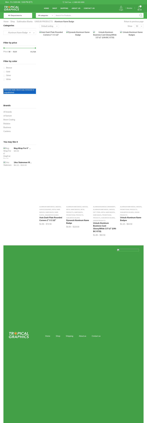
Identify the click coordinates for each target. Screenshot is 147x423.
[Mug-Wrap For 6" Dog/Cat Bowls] (7, 153)
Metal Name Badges (73, 209)
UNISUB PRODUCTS (44, 22)
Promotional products (74, 215)
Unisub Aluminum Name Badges (130, 219)
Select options (51, 118)
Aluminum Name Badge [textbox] (17, 33)
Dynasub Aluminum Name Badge (77, 221)
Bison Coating (9, 120)
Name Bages (49, 212)
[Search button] (141, 15)
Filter (33, 52)
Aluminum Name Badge (47, 206)
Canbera (7, 131)
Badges (58, 206)
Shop (54, 8)
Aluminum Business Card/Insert (104, 206)
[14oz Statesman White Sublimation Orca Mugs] (7, 167)
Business (7, 127)
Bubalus (6, 124)
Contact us (89, 8)
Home (46, 8)
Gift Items (96, 212)
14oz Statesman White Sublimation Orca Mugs (23, 162)
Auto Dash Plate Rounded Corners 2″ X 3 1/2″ (50, 219)
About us (76, 8)
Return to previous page (134, 22)
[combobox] (19, 33)
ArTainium (7, 116)
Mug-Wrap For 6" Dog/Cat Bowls (23, 148)
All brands (7, 112)
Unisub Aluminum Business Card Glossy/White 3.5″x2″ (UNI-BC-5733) (104, 227)
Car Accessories (45, 209)
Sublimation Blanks (25, 22)
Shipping (64, 8)
